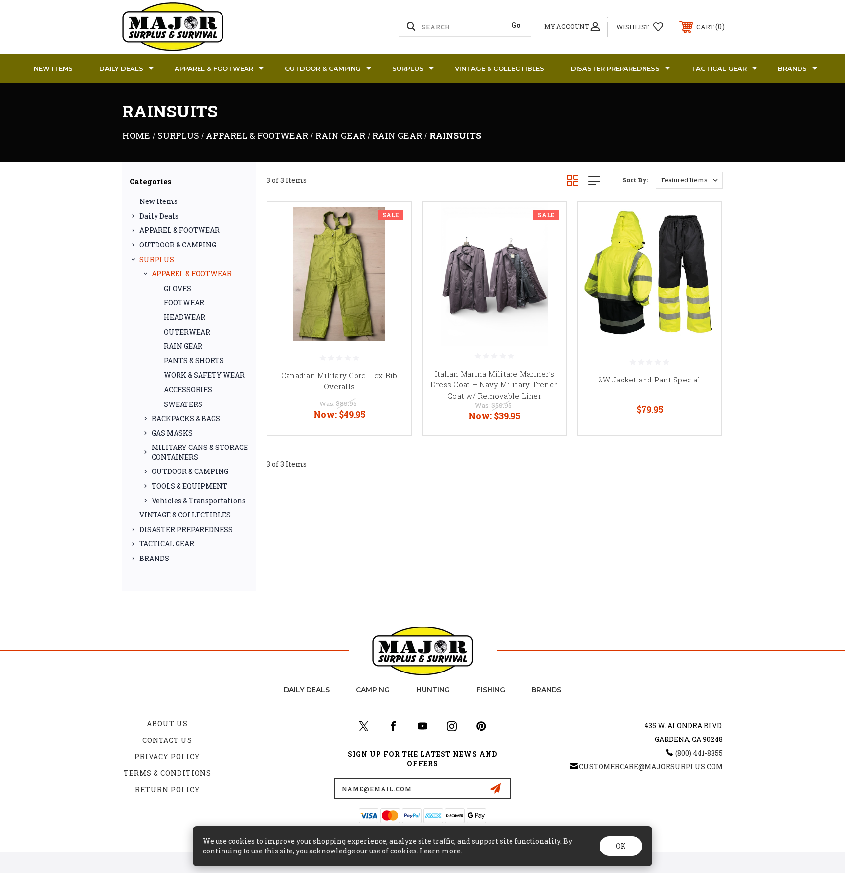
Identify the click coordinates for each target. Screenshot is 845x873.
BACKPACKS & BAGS (186, 418)
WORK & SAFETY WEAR (204, 375)
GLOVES (177, 288)
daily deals (307, 689)
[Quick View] (391, 222)
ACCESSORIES (188, 389)
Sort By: (635, 180)
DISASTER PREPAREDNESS (615, 68)
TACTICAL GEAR (719, 68)
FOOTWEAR (184, 302)
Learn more (440, 850)
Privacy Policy (167, 756)
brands (546, 689)
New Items (53, 68)
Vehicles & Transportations (198, 500)
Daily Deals (121, 68)
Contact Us (167, 740)
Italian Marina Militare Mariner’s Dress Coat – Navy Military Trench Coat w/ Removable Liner (494, 385)
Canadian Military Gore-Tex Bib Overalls (339, 380)
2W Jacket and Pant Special (649, 379)
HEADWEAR (184, 317)
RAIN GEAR (183, 346)
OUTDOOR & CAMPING (323, 68)
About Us (167, 723)
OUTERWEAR (187, 331)
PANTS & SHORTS (194, 360)
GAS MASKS (172, 433)
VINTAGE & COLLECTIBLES (499, 68)
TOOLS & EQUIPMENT (189, 486)
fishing (490, 689)
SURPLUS (407, 68)
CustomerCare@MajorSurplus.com (651, 766)
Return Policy (167, 789)
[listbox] (689, 180)
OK (621, 846)
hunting (433, 689)
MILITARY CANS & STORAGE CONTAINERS (200, 452)
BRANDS (792, 68)
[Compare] (391, 272)
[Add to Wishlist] (391, 247)
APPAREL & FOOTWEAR (214, 68)
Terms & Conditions (167, 773)
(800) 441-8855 (699, 753)
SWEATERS (183, 404)
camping (373, 689)
